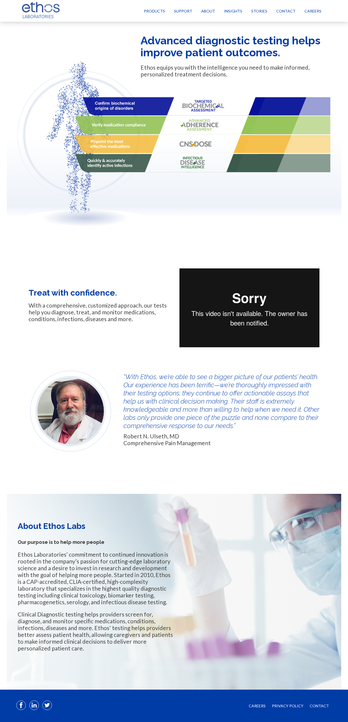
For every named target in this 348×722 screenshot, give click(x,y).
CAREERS (257, 706)
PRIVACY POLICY (287, 706)
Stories (259, 11)
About (208, 11)
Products (154, 11)
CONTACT (319, 706)
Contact (286, 11)
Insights (233, 11)
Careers (312, 11)
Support (183, 11)
